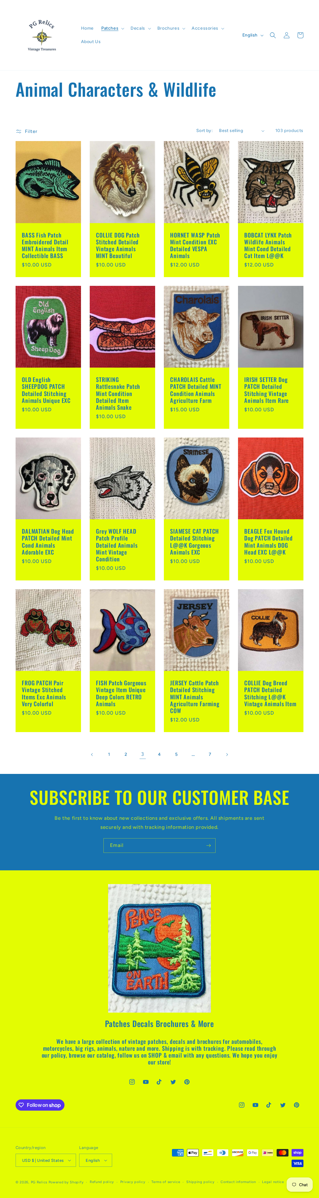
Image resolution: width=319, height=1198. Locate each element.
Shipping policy (200, 1182)
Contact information (238, 1182)
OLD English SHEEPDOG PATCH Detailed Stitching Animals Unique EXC (46, 389)
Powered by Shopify (66, 1182)
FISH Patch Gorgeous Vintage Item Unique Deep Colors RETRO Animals (121, 693)
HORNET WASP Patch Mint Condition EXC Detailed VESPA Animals (195, 245)
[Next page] (227, 754)
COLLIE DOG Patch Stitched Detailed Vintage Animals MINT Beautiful (118, 245)
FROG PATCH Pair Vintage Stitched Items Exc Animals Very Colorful (44, 693)
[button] (112, 28)
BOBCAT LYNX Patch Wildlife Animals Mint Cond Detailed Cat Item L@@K (268, 245)
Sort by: (204, 130)
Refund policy (102, 1182)
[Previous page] (92, 754)
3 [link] (142, 754)
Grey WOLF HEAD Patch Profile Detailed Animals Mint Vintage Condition (116, 545)
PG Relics (39, 1182)
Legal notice (273, 1182)
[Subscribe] (208, 845)
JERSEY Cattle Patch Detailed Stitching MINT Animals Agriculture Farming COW (195, 696)
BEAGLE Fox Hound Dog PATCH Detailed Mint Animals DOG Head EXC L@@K (268, 541)
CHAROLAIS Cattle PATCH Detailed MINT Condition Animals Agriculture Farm (195, 389)
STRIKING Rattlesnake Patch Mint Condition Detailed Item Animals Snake (118, 393)
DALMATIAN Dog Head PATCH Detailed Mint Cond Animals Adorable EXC (48, 541)
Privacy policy (132, 1182)
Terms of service (165, 1182)
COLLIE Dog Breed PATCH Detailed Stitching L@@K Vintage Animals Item (270, 693)
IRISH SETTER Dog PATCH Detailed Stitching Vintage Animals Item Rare (266, 389)
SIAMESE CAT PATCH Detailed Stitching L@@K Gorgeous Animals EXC (194, 541)
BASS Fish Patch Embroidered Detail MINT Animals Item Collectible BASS (45, 245)
